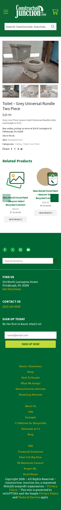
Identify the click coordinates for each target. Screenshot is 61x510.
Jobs (30, 411)
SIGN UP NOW (30, 344)
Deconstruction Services (31, 388)
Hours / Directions (30, 366)
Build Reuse (30, 474)
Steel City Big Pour (30, 457)
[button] (6, 63)
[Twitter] (15, 149)
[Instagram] (20, 249)
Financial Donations (30, 451)
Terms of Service (29, 497)
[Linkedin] (21, 149)
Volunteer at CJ (30, 428)
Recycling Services (30, 394)
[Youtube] (28, 249)
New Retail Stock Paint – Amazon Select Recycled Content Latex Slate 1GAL (15, 203)
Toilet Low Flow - (32, 143)
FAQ (30, 445)
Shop (30, 371)
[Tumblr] (18, 149)
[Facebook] (11, 149)
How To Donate (30, 377)
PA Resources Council (30, 462)
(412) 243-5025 (11, 306)
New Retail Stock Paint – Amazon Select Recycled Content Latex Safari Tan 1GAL (45, 196)
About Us (30, 406)
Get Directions (11, 289)
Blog (30, 434)
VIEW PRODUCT (15, 219)
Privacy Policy (49, 493)
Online (18, 143)
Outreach (30, 417)
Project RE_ (30, 468)
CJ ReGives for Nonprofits (30, 423)
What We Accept (30, 383)
